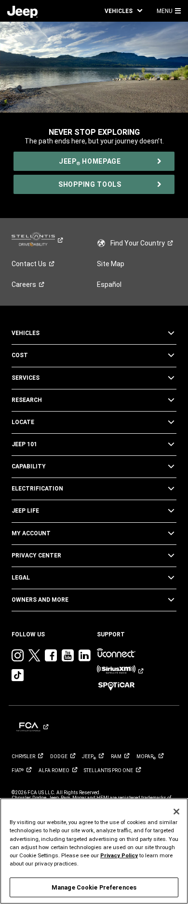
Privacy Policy (119, 855)
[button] (123, 11)
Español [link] (109, 284)
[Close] (176, 811)
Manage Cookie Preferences (94, 887)
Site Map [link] (110, 264)
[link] (22, 11)
